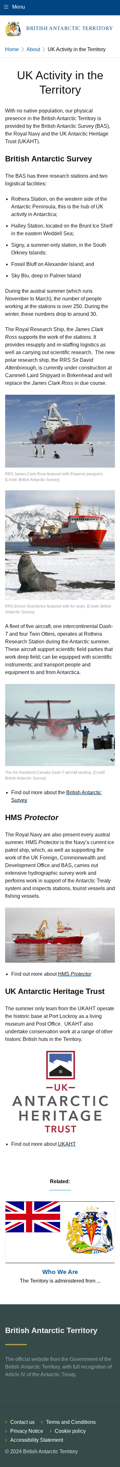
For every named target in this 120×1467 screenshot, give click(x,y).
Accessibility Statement (36, 1440)
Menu (18, 7)
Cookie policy (70, 1431)
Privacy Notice (26, 1431)
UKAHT (67, 1144)
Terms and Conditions (71, 1422)
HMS (74, 974)
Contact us (22, 1422)
